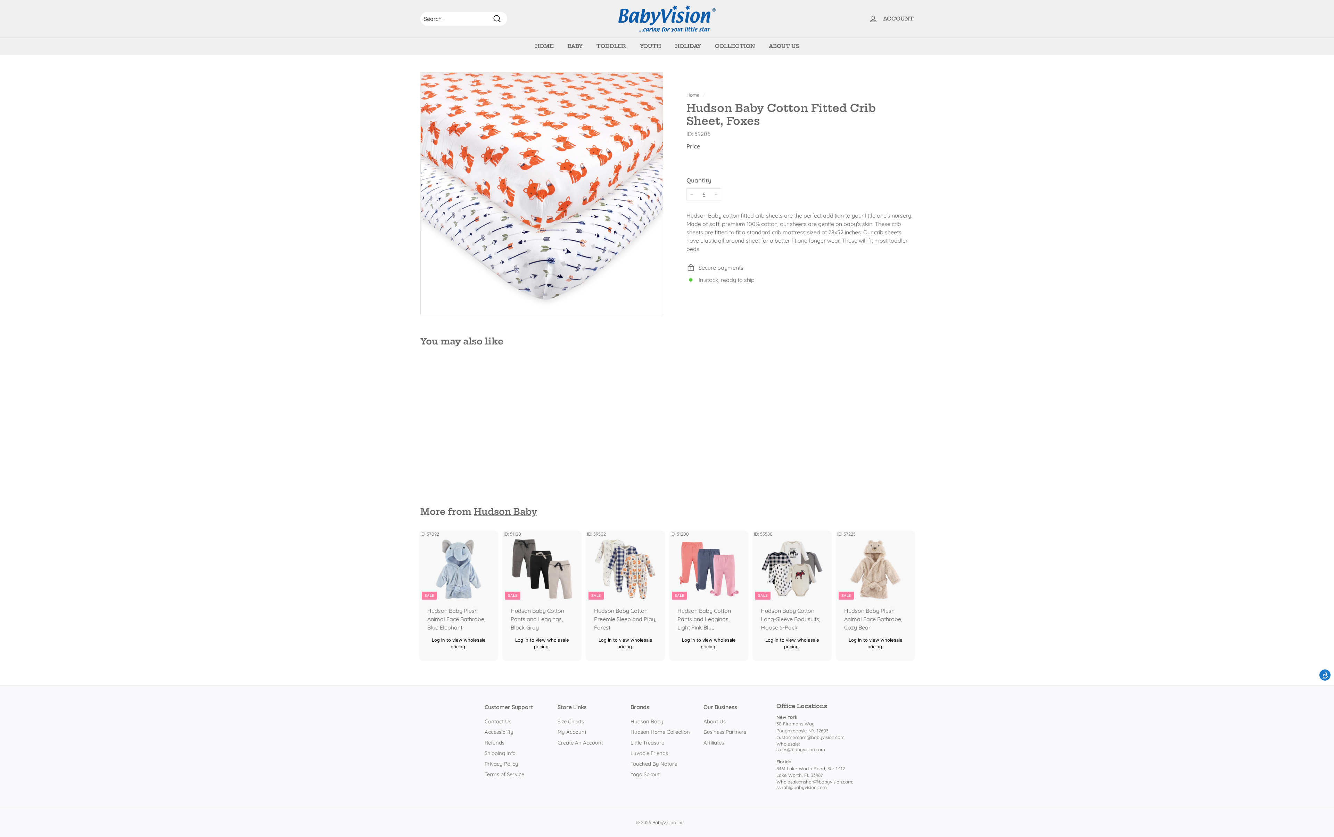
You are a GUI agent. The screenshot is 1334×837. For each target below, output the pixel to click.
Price (693, 145)
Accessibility (499, 732)
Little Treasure (647, 742)
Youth (650, 46)
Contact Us (498, 721)
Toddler (611, 46)
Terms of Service (504, 774)
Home (544, 46)
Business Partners (724, 732)
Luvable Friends (649, 753)
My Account (572, 732)
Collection (735, 46)
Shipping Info (500, 753)
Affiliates (713, 742)
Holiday (688, 46)
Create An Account (580, 742)
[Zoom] (542, 194)
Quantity (698, 180)
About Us (784, 46)
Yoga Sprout (645, 774)
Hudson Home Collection (660, 732)
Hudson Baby (505, 511)
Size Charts (571, 721)
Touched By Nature (654, 764)
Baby (575, 46)
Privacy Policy (501, 764)
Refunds (494, 742)
